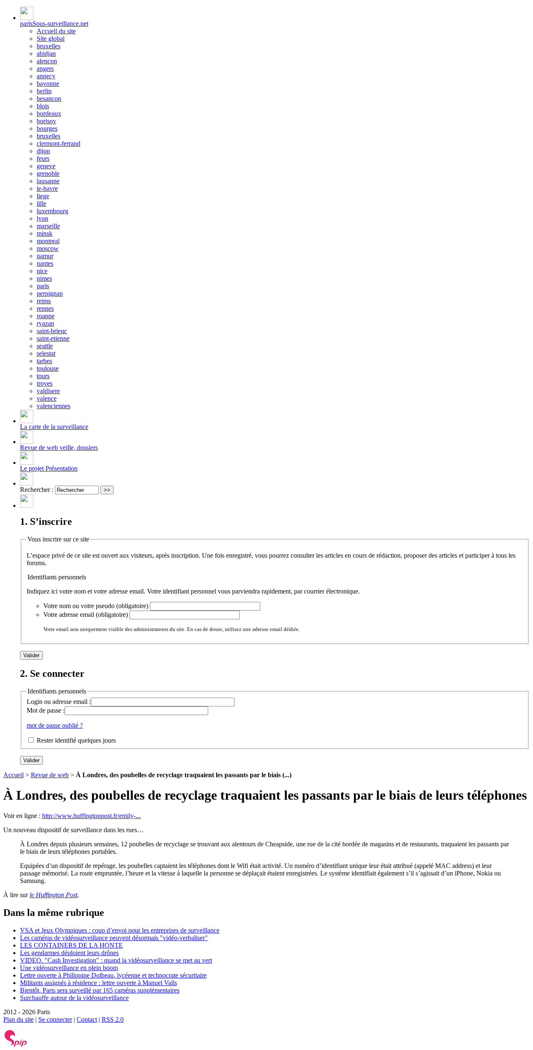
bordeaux (49, 113)
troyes (44, 383)
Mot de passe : (46, 710)
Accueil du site (56, 31)
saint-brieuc (52, 330)
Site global (51, 38)
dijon (43, 151)
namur (45, 255)
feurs (43, 158)
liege (43, 196)
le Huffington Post (53, 894)
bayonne (48, 83)
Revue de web (50, 774)
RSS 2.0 (113, 1019)
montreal (48, 240)
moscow (48, 248)
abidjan (46, 53)
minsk (44, 233)
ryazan (45, 323)
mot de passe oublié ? (55, 725)
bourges (47, 128)
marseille (48, 225)
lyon (42, 218)
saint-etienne (53, 338)
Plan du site (18, 1019)
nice (42, 270)
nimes (44, 278)
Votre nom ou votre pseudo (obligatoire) (95, 605)
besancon (49, 98)
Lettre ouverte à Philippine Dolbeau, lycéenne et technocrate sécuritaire (113, 975)
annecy (46, 76)
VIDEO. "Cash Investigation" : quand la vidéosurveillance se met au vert (116, 960)
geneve (46, 166)
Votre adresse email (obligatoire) (85, 614)
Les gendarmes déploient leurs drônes (69, 952)
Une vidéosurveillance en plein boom (69, 967)
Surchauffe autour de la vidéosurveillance (74, 997)
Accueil (13, 774)
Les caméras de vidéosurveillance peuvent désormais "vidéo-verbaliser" (114, 937)
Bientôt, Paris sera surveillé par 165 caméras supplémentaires (99, 990)
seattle (45, 345)
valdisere (48, 390)
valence (47, 398)
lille (41, 203)
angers (45, 68)
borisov (46, 121)
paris (43, 285)
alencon (47, 61)
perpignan (50, 293)
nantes (45, 263)
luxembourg (52, 210)
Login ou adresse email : (59, 701)
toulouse (48, 368)
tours (43, 375)
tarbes (44, 360)
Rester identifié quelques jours (76, 740)
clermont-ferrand (58, 143)
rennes (45, 308)
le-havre (47, 188)
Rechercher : (36, 489)
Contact (87, 1019)
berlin (44, 91)
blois (43, 106)
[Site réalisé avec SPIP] (15, 1045)
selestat (46, 353)
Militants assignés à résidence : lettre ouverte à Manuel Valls (98, 982)
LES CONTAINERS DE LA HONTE (71, 945)
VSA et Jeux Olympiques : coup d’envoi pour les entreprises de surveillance (119, 930)
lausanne (48, 181)
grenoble (48, 173)
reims (44, 300)
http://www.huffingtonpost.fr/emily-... (91, 815)
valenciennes (53, 405)
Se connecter (55, 1019)
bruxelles (48, 46)
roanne (46, 315)
